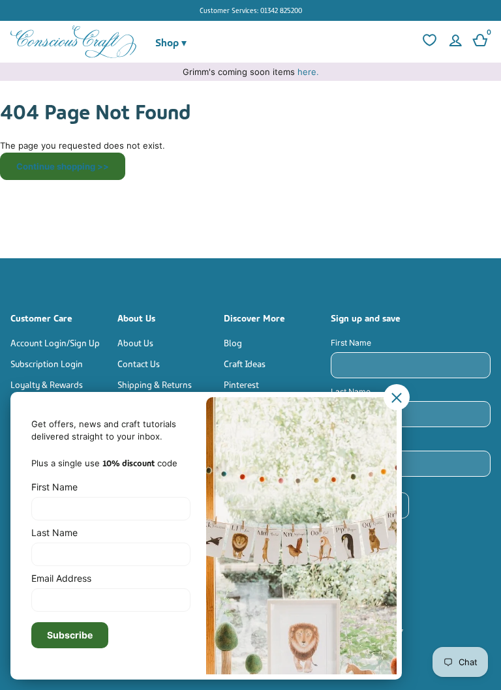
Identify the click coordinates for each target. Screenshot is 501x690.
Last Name (351, 392)
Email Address (357, 440)
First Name (351, 343)
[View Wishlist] (428, 42)
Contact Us (138, 363)
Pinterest (241, 384)
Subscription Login (46, 363)
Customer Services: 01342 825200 (251, 10)
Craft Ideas (245, 363)
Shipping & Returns (154, 384)
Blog (233, 342)
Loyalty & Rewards (46, 384)
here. (308, 72)
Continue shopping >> (62, 166)
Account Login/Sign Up (55, 342)
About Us (135, 342)
